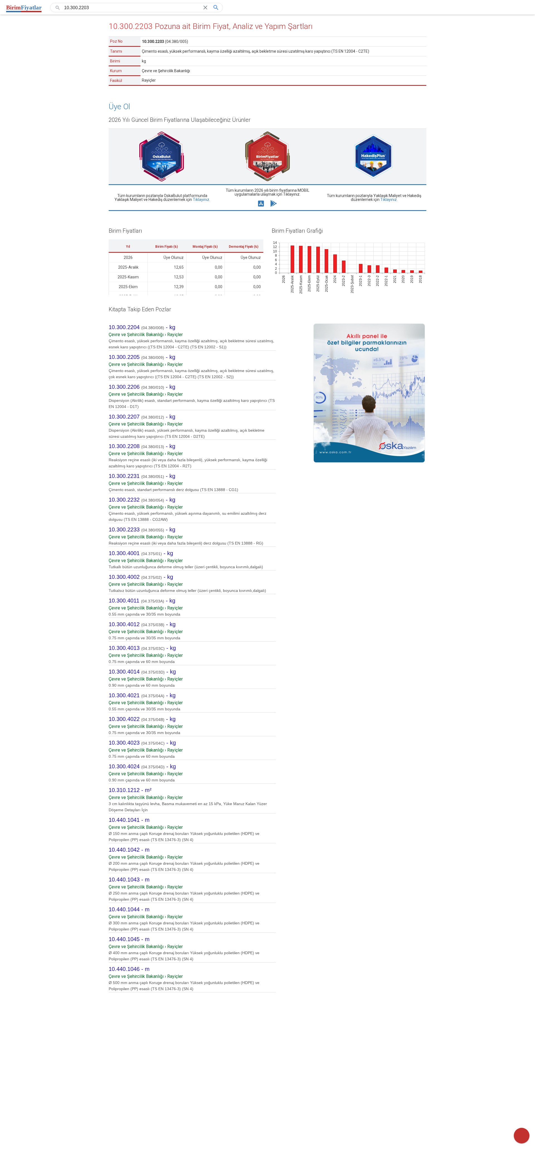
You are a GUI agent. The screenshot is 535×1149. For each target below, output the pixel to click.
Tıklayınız (201, 199)
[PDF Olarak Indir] (521, 1135)
